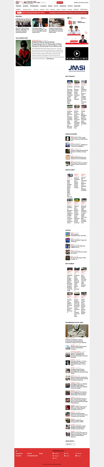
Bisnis (72, 136)
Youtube (79, 456)
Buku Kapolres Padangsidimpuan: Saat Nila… (79, 235)
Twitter (67, 453)
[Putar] (67, 58)
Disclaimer (18, 456)
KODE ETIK (29, 453)
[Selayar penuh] (86, 58)
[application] (76, 53)
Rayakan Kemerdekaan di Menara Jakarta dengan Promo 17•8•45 (77, 182)
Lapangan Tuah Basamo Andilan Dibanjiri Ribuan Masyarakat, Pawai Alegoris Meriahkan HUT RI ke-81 (69, 283)
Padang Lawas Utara (36, 40)
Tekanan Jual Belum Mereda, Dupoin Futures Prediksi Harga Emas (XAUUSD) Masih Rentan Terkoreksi (76, 215)
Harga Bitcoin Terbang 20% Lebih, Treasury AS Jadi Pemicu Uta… (79, 139)
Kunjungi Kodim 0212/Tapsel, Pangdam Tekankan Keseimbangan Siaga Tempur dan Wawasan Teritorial (69, 120)
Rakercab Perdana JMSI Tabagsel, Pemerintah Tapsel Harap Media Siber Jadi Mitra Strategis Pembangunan (84, 215)
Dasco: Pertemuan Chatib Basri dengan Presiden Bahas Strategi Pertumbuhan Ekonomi (79, 379)
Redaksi (41, 453)
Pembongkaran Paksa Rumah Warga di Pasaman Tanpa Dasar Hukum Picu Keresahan (57, 12)
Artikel (72, 233)
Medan (68, 177)
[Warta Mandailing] (28, 2)
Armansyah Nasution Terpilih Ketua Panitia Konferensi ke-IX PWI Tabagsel (77, 93)
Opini (72, 250)
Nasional (73, 345)
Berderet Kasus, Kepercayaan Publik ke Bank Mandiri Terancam (79, 348)
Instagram (56, 456)
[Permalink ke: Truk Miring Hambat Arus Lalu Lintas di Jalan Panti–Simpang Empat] (84, 269)
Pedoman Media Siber (32, 456)
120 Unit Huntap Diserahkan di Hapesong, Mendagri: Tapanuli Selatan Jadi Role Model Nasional (79, 435)
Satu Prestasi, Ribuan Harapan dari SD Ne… (79, 252)
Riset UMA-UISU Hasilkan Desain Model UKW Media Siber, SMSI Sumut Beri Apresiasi (69, 189)
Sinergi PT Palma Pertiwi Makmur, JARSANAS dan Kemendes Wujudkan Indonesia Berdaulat (22, 30)
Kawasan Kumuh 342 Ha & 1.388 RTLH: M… (78, 246)
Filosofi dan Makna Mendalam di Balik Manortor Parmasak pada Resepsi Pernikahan (84, 118)
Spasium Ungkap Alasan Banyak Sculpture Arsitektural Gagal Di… (79, 152)
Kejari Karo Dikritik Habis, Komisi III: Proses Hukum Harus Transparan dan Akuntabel (79, 415)
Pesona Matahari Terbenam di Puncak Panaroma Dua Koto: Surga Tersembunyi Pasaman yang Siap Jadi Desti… (77, 308)
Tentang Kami (19, 453)
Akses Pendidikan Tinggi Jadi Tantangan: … (78, 240)
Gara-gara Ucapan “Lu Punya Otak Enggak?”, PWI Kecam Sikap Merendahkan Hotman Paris (39, 30)
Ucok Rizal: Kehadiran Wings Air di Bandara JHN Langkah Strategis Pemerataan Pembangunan (84, 95)
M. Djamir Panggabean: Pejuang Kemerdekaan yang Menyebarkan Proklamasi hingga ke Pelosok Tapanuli (75, 341)
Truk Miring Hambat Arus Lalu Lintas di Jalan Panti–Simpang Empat (83, 281)
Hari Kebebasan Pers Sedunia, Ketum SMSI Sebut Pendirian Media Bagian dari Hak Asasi (79, 393)
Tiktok (55, 458)
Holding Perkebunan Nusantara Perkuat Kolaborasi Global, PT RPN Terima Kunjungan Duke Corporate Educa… (70, 215)
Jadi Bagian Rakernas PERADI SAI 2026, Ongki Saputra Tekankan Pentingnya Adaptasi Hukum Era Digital (79, 386)
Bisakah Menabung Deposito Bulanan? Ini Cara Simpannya (78, 158)
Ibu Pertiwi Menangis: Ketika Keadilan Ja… (78, 258)
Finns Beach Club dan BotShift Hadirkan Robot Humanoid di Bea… (79, 164)
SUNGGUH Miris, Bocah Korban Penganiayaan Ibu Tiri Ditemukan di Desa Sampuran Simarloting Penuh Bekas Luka (47, 44)
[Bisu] (84, 58)
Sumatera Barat (69, 272)
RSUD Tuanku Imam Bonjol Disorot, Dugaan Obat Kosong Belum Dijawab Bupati (83, 306)
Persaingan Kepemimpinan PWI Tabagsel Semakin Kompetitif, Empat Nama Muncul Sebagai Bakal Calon (70, 95)
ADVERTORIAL (73, 351)
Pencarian (59, 2)
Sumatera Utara (76, 175)
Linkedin (67, 456)
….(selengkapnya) (49, 59)
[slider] (75, 58)
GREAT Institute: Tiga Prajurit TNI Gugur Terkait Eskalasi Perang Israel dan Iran (79, 408)
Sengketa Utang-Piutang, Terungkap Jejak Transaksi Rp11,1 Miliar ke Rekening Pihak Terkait (56, 30)
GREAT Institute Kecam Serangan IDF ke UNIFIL (77, 421)
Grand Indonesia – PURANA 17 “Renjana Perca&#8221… (79, 145)
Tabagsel (69, 84)
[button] (77, 54)
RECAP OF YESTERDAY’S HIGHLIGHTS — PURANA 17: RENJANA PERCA (84, 184)
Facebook (56, 453)
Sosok (66, 338)
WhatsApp (79, 453)
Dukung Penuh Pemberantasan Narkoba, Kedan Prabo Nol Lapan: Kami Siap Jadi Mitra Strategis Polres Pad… (77, 120)
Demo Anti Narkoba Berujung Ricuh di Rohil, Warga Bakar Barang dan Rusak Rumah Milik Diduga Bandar (79, 401)
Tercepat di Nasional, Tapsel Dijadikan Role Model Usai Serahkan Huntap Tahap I (78, 427)
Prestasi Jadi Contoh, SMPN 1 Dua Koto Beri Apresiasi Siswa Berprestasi (69, 306)
